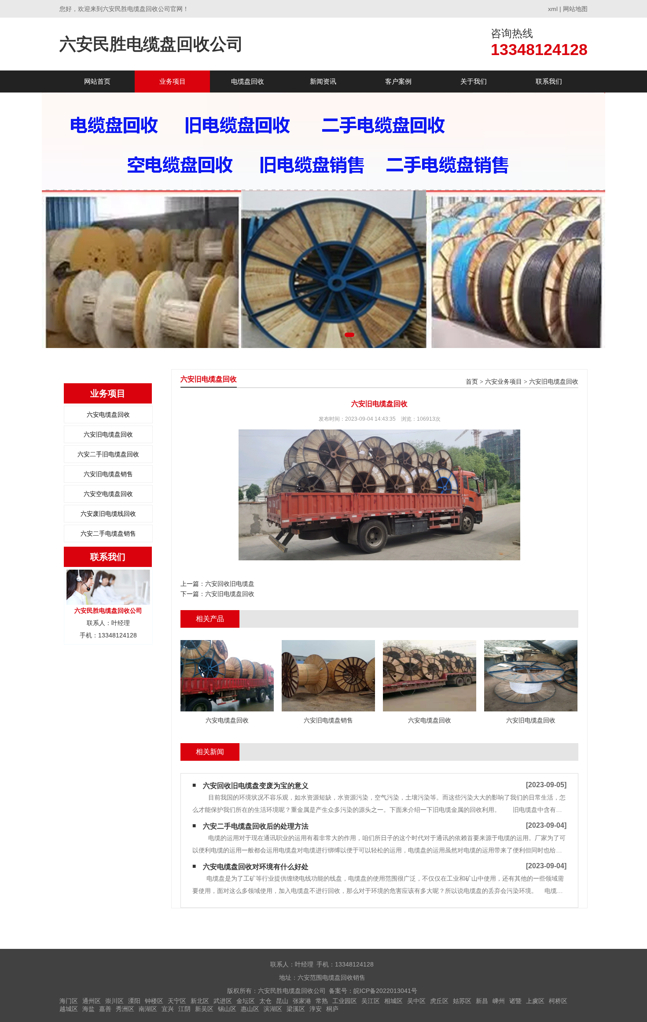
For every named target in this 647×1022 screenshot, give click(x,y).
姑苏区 (462, 1000)
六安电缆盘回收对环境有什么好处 (256, 866)
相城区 (393, 1000)
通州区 (91, 1000)
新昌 (482, 1000)
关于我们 (473, 81)
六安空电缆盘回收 (108, 493)
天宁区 (177, 1000)
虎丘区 (439, 1000)
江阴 (184, 1008)
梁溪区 (296, 1008)
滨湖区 (273, 1008)
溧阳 (134, 1000)
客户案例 (398, 81)
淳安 (315, 1008)
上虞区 (535, 1000)
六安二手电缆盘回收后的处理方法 (256, 826)
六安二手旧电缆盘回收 (108, 454)
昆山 (282, 1000)
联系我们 (549, 81)
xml (553, 8)
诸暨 (515, 1000)
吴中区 (416, 1000)
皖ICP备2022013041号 (385, 990)
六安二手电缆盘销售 (108, 533)
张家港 (302, 1000)
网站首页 (97, 81)
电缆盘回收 (247, 81)
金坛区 (245, 1000)
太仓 (265, 1000)
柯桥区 (558, 1000)
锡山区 (227, 1008)
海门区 (68, 1000)
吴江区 (370, 1000)
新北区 (200, 1000)
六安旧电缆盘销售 (108, 474)
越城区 (68, 1008)
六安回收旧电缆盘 (229, 583)
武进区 (222, 1000)
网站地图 (575, 8)
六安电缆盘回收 (108, 414)
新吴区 (204, 1008)
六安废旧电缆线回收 (108, 513)
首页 (472, 381)
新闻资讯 (323, 81)
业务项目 (172, 81)
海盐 (88, 1008)
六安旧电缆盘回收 (108, 434)
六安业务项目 (503, 381)
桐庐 (332, 1008)
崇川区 (114, 1000)
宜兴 (168, 1008)
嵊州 (499, 1000)
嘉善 (105, 1008)
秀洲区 (125, 1008)
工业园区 (344, 1000)
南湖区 (148, 1008)
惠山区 (250, 1008)
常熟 (322, 1000)
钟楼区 (154, 1000)
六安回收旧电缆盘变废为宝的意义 (256, 785)
